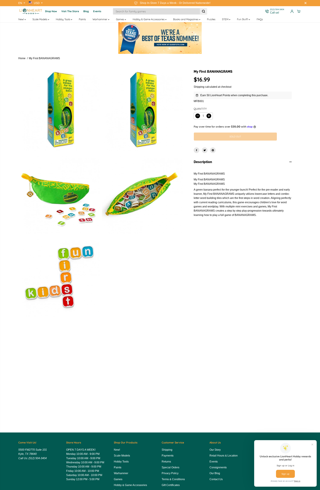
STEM (225, 19)
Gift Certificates (171, 485)
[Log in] (292, 11)
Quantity (200, 108)
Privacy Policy (170, 473)
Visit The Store (70, 11)
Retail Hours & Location (224, 455)
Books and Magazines (186, 19)
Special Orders (170, 467)
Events (97, 11)
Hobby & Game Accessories (149, 19)
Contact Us (216, 479)
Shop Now (51, 11)
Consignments (218, 467)
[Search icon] (203, 11)
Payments (168, 455)
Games (120, 19)
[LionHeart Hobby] (30, 11)
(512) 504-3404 (37, 458)
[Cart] (299, 11)
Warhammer (100, 19)
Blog (86, 11)
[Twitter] (205, 150)
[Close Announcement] (305, 3)
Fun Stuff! (243, 19)
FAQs (260, 19)
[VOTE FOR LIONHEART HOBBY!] (160, 38)
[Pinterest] (213, 150)
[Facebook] (196, 150)
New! (21, 19)
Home (22, 58)
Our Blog (215, 473)
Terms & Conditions (173, 479)
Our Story (215, 449)
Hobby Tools (63, 19)
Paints (82, 19)
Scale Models (40, 19)
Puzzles (211, 19)
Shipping (199, 86)
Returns (166, 461)
